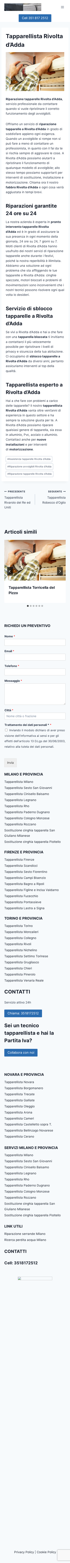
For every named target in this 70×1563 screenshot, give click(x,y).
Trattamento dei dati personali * (27, 725)
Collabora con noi (21, 1052)
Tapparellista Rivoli (17, 944)
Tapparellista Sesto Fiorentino (25, 872)
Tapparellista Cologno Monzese (27, 818)
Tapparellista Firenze (19, 859)
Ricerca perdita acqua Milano (25, 1240)
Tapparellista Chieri (18, 968)
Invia (10, 762)
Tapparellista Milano (18, 782)
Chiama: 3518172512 (23, 1013)
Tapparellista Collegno (20, 938)
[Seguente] (60, 571)
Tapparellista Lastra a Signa (24, 908)
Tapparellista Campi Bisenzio (25, 878)
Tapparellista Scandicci (21, 865)
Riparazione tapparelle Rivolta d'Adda (29, 473)
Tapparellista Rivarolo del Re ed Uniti (17, 499)
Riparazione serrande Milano (24, 1234)
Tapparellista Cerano (19, 1136)
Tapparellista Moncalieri (21, 932)
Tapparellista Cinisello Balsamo (26, 794)
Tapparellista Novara (19, 1082)
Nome (9, 636)
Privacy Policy (24, 1552)
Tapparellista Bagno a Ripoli (24, 884)
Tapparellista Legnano (20, 800)
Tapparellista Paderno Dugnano (27, 812)
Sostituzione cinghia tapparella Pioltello (32, 842)
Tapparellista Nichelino (20, 950)
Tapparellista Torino (18, 926)
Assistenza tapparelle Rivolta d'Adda (29, 459)
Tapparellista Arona (18, 1112)
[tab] (28, 606)
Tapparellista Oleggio (19, 1106)
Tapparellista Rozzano (20, 824)
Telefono (11, 666)
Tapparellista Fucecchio (21, 896)
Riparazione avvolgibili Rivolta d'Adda (29, 466)
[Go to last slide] (10, 571)
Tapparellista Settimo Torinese (26, 956)
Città (8, 710)
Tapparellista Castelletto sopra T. (28, 1124)
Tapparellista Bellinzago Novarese (28, 1130)
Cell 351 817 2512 (35, 18)
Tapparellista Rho (16, 806)
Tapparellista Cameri (19, 1118)
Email (9, 651)
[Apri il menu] (62, 7)
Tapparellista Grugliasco (21, 962)
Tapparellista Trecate (19, 1094)
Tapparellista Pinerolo (19, 974)
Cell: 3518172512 (21, 1263)
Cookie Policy (46, 1552)
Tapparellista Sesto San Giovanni (28, 788)
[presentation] (35, 560)
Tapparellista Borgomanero (23, 1088)
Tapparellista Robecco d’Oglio (54, 497)
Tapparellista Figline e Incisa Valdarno (31, 890)
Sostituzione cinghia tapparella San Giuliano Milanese (29, 833)
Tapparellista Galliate (19, 1100)
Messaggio (13, 681)
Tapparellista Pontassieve (22, 902)
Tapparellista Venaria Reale (24, 980)
